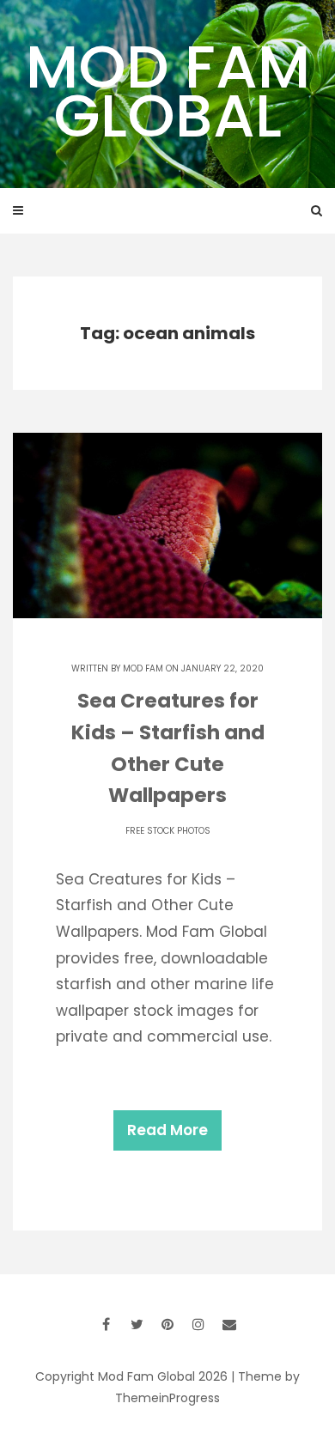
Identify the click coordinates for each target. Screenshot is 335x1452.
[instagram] (198, 1324)
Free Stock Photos (167, 830)
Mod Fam (143, 668)
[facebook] (106, 1324)
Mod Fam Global (168, 91)
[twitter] (136, 1324)
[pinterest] (167, 1324)
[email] (229, 1324)
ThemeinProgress (167, 1397)
